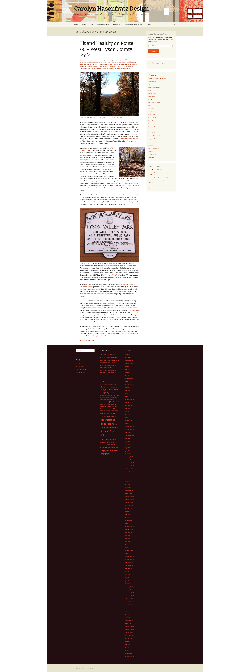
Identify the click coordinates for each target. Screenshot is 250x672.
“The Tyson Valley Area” (112, 275)
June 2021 (127, 445)
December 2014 (129, 656)
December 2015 (129, 626)
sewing (102, 442)
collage (108, 401)
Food (149, 106)
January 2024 (128, 381)
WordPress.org (80, 372)
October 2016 (129, 599)
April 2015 (127, 647)
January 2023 (128, 396)
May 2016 (127, 611)
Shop (149, 25)
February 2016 (129, 620)
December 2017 (129, 556)
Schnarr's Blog (107, 431)
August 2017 (128, 569)
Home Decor (152, 121)
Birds (149, 90)
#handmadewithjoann (108, 387)
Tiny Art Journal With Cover (108, 354)
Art (149, 84)
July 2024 (127, 366)
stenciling (112, 447)
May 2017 (127, 578)
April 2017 (127, 581)
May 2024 (127, 372)
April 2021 (127, 451)
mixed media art (110, 416)
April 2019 (127, 517)
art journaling (115, 395)
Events (150, 100)
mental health (103, 413)
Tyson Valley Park (111, 68)
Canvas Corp (109, 397)
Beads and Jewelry (154, 87)
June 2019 (127, 514)
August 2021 (128, 439)
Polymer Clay (152, 139)
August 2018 (128, 532)
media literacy (114, 411)
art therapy (103, 397)
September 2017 (129, 566)
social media (108, 442)
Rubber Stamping (153, 148)
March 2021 (128, 454)
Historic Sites (100, 60)
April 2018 (127, 544)
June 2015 (127, 644)
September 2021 (129, 436)
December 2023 (129, 384)
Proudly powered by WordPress (83, 668)
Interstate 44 (84, 64)
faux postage (106, 404)
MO (116, 416)
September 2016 (129, 602)
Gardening (151, 109)
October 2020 (129, 469)
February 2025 (129, 360)
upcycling (106, 450)
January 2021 (128, 460)
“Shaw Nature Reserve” (103, 294)
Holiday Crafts (152, 118)
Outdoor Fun (108, 60)
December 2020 (129, 463)
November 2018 (129, 526)
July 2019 (127, 511)
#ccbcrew (113, 384)
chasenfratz (151, 173)
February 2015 (129, 653)
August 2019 (128, 508)
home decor (109, 406)
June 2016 (127, 608)
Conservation (152, 97)
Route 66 (115, 60)
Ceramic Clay (152, 93)
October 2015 (129, 632)
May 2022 (127, 411)
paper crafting (107, 419)
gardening (111, 404)
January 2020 (128, 493)
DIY (113, 402)
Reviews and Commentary (156, 142)
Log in (78, 363)
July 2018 (127, 535)
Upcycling (151, 157)
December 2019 (129, 496)
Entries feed (79, 366)
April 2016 (127, 614)
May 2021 (127, 448)
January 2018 (128, 553)
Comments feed (81, 369)
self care (114, 439)
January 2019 (128, 523)
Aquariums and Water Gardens (157, 78)
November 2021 (129, 429)
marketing (109, 408)
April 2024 (127, 375)
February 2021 (129, 457)
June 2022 (127, 408)
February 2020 (129, 490)
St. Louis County (101, 68)
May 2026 (127, 354)
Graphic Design (152, 112)
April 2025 (127, 357)
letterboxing (103, 64)
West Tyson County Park (124, 68)
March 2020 (128, 487)
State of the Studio (163, 178)
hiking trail (132, 62)
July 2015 (127, 641)
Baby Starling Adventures (164, 170)
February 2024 (129, 378)
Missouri (109, 413)
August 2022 (128, 405)
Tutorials (150, 151)
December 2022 (129, 399)
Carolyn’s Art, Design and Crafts (99, 25)
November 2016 (129, 596)
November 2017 (129, 559)
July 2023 (127, 387)
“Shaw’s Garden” (95, 289)
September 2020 (129, 472)
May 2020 (127, 481)
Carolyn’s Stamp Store (156, 63)
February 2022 (129, 420)
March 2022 (128, 417)
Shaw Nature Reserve (107, 66)
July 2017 (127, 572)
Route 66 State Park (94, 66)
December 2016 (129, 593)
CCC (123, 60)
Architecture (152, 81)
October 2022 (129, 402)
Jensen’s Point (89, 305)
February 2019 (129, 520)
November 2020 (129, 466)
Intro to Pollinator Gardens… (108, 357)
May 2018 (127, 541)
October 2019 (129, 502)
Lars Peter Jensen (93, 64)
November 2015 (129, 629)
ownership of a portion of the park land (117, 266)
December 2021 (129, 426)
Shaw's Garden (91, 68)
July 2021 (127, 442)
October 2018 (129, 529)
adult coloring (108, 395)
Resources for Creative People (134, 25)
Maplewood (103, 408)
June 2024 (127, 369)
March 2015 (128, 650)
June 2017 (127, 575)
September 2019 (129, 505)
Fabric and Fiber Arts (154, 103)
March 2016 (128, 617)
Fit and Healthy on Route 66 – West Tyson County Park (106, 49)
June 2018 (127, 538)
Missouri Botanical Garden (115, 64)
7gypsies (105, 393)
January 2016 (128, 623)
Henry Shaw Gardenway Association (118, 62)
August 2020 (128, 475)
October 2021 (129, 433)
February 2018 (129, 550)
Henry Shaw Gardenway (100, 62)
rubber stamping (110, 427)
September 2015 (129, 635)
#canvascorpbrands (105, 384)
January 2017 (128, 590)
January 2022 (128, 423)
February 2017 (129, 587)
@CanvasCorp (112, 393)
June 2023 (127, 390)
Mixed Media (152, 127)
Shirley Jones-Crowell (154, 181)
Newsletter (116, 25)
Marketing (151, 124)
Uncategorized (152, 154)
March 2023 (128, 393)
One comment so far (88, 340)
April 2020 (127, 484)
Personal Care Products (155, 136)
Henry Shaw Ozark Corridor (102, 336)
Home (76, 25)
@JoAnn (102, 395)
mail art (115, 406)
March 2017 (128, 584)
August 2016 (128, 605)
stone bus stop (134, 310)
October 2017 (129, 562)
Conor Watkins (88, 62)
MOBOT (125, 64)
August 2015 (128, 638)
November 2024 (129, 363)
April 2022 (127, 414)
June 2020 (127, 478)
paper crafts (107, 424)
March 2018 (128, 547)
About (84, 25)
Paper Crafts (152, 133)
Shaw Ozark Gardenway (121, 66)
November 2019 (129, 499)
